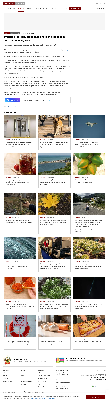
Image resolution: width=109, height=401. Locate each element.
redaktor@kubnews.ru (97, 380)
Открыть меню (4, 9)
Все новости (11, 8)
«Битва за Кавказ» (43, 373)
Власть (28, 8)
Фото (22, 373)
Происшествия (48, 8)
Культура (23, 370)
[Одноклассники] (12, 106)
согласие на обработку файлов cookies (42, 398)
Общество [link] (8, 139)
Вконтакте (97, 3)
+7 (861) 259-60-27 (98, 377)
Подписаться (14, 100)
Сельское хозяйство (26, 381)
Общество (21, 8)
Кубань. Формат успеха (45, 387)
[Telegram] (15, 106)
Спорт (57, 8)
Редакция (58, 377)
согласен (95, 397)
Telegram (104, 3)
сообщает (66, 50)
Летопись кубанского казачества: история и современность (44, 377)
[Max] (19, 106)
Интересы (23, 384)
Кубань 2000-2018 (43, 384)
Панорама (41, 370)
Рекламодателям (60, 380)
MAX (49, 100)
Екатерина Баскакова (28, 33)
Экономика (37, 8)
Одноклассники (101, 3)
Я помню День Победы (62, 370)
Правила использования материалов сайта (63, 383)
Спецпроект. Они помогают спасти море (62, 373)
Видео (22, 375)
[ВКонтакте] (8, 106)
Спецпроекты (75, 8)
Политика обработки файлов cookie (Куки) (62, 387)
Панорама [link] (8, 177)
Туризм (64, 8)
